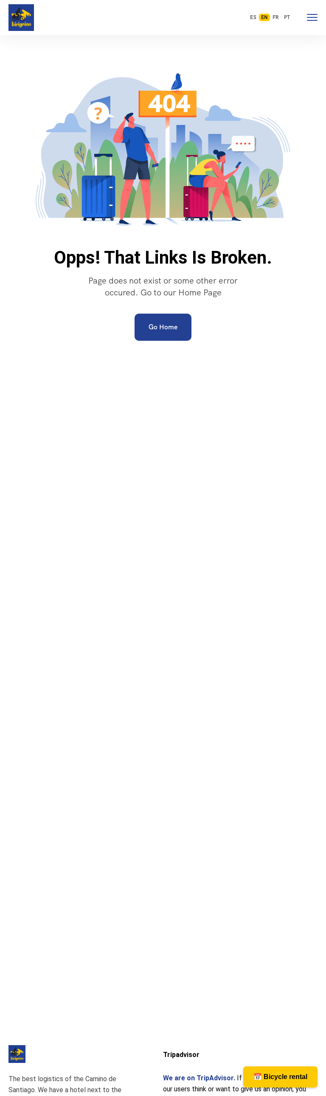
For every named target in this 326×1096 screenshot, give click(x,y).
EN (264, 17)
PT (287, 17)
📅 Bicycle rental (280, 1076)
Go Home (163, 327)
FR (276, 17)
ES (253, 17)
